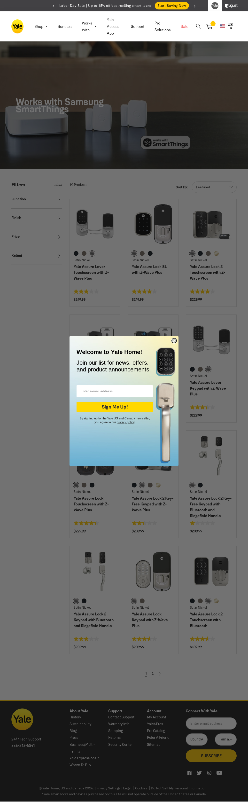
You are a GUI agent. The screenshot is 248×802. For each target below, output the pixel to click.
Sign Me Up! (115, 407)
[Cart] (209, 26)
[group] (124, 5)
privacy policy (125, 422)
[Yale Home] (17, 26)
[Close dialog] (174, 340)
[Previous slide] (53, 5)
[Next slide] (195, 5)
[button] (198, 26)
